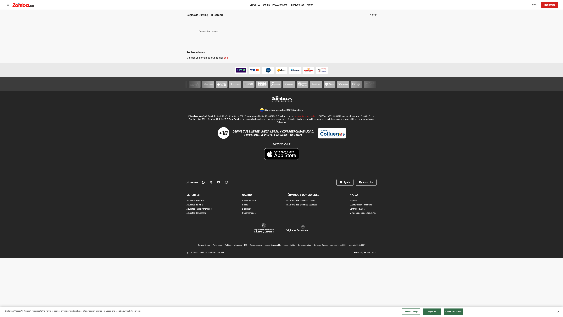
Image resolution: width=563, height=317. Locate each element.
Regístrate (549, 4)
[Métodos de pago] (281, 70)
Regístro (353, 200)
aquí (226, 57)
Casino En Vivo (249, 200)
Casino (266, 5)
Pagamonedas (280, 5)
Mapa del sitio (289, 245)
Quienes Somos (204, 245)
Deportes (255, 5)
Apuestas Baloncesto (196, 213)
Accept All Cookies (453, 311)
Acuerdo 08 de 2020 (338, 245)
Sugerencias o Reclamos (361, 205)
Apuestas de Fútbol (195, 200)
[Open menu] (8, 5)
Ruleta (245, 205)
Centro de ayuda (357, 209)
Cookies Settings (411, 311)
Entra (534, 4)
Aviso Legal (217, 245)
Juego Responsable (273, 245)
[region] (281, 312)
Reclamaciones (256, 245)
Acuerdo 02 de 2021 (357, 245)
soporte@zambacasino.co (307, 116)
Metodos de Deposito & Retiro (363, 213)
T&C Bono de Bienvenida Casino (300, 200)
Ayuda (310, 5)
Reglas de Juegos (321, 245)
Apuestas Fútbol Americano (199, 209)
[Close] (558, 311)
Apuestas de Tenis (194, 205)
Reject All (432, 311)
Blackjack (246, 209)
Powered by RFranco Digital (365, 253)
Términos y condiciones (302, 194)
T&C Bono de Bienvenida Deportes (301, 205)
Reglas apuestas (304, 245)
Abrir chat (367, 182)
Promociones (297, 5)
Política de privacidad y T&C (236, 245)
